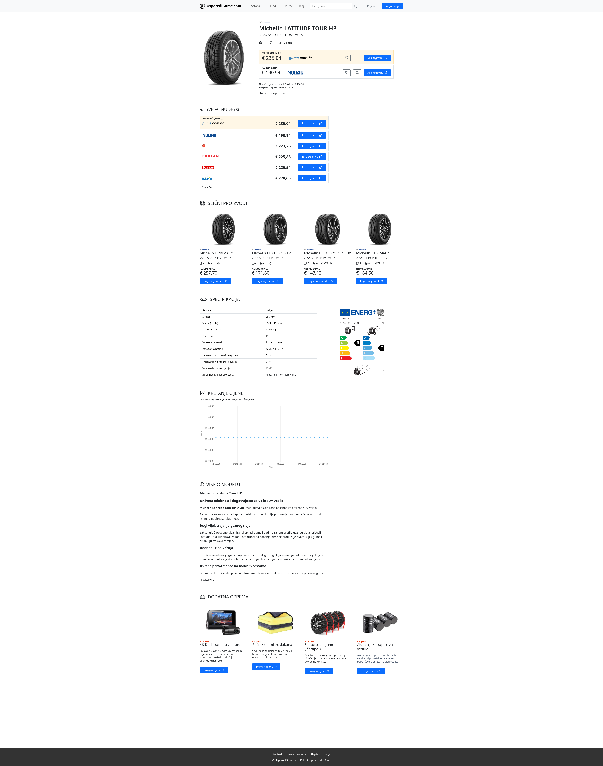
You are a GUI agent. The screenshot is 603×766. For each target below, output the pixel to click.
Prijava (371, 6)
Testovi (289, 6)
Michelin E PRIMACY (216, 253)
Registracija (392, 6)
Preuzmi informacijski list (281, 374)
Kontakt (277, 754)
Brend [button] (273, 6)
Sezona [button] (256, 6)
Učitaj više (206, 187)
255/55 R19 (270, 35)
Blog (302, 6)
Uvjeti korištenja (320, 754)
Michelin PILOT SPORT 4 (271, 253)
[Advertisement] (362, 137)
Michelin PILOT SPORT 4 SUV (327, 253)
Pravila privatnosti (296, 754)
